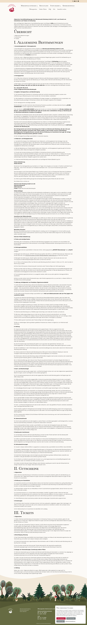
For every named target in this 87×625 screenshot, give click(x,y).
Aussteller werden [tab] (61, 9)
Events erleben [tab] (55, 6)
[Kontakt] (74, 1)
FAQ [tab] (50, 9)
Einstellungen (61, 621)
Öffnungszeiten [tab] (33, 9)
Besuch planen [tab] (43, 6)
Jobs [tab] (54, 9)
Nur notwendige (70, 618)
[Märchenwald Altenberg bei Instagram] (76, 1)
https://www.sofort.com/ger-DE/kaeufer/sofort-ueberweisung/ (40, 255)
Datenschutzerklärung (70, 621)
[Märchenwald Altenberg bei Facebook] (78, 1)
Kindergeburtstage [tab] (68, 6)
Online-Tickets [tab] (43, 9)
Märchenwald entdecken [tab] (28, 6)
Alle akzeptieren (61, 618)
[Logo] (12, 8)
